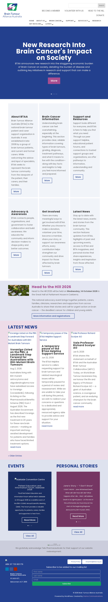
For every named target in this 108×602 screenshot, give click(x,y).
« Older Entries (15, 455)
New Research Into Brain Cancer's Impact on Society (54, 51)
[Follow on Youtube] (15, 569)
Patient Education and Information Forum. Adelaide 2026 (30, 487)
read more (15, 447)
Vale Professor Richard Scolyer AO (84, 345)
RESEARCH (96, 21)
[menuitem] (95, 10)
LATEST (48, 24)
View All (30, 535)
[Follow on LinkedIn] (7, 569)
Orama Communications (93, 596)
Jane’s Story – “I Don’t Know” (78, 485)
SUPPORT (70, 21)
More (54, 81)
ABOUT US (40, 21)
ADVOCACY (83, 21)
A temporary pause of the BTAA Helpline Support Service (53, 349)
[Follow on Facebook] (11, 569)
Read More (29, 520)
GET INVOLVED (35, 24)
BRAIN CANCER (55, 21)
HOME (31, 21)
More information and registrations (51, 315)
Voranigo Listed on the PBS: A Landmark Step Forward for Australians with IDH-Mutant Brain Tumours (22, 357)
